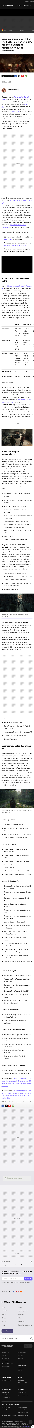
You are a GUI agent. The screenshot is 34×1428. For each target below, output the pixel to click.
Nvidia (4, 1321)
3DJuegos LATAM (22, 1407)
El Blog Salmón (22, 1392)
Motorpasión (21, 1380)
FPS (16, 30)
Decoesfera (5, 1395)
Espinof (20, 1370)
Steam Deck (8, 239)
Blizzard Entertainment (25, 1325)
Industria (5, 1311)
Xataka (4, 1355)
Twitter (19, 76)
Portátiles (21, 1314)
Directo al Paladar (7, 1380)
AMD (3, 1325)
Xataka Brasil (5, 1410)
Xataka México (6, 1407)
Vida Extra (20, 1358)
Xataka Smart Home (7, 1363)
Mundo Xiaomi (6, 1366)
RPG (5, 30)
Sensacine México (22, 1410)
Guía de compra (7, 6)
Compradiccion (6, 1397)
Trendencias (5, 1392)
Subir (27, 1346)
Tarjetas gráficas (23, 1311)
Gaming (22, 30)
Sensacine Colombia (23, 1412)
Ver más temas (7, 1331)
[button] (13, 89)
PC (27, 30)
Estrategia (28, 6)
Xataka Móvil (5, 1358)
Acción (18, 6)
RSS (21, 1291)
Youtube (17, 1291)
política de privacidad (24, 1282)
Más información (26, 1426)
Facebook (15, 76)
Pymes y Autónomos (23, 1395)
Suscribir (28, 1278)
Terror (25, 1102)
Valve (19, 1318)
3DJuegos (20, 1355)
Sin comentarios (8, 76)
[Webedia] (29, 1)
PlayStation (16, 112)
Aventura (18, 1102)
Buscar (31, 1338)
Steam (10, 30)
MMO (3, 1314)
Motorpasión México (23, 1415)
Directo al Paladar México (9, 1415)
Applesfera (5, 1361)
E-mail (26, 76)
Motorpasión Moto (22, 1383)
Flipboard (22, 76)
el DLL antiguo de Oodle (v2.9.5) (15, 245)
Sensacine (20, 1368)
